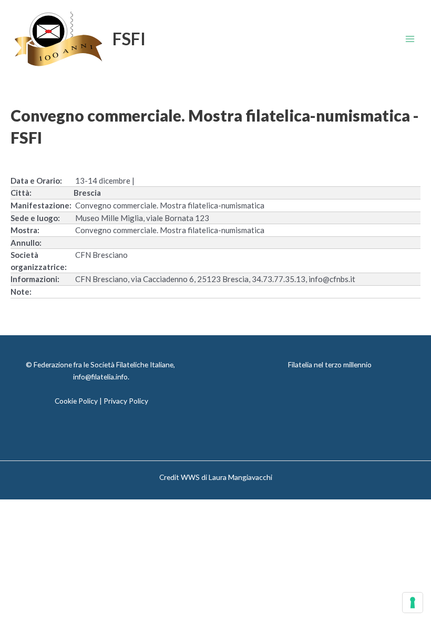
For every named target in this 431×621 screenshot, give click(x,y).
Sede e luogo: (35, 218)
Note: (21, 291)
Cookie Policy (76, 400)
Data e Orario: (36, 180)
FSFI (129, 38)
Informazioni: (35, 279)
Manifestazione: (41, 205)
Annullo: (26, 242)
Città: (21, 192)
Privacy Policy (126, 400)
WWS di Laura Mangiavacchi (226, 477)
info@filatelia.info (100, 376)
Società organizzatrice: (39, 261)
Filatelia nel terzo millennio (330, 364)
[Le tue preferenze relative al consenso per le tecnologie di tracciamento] (413, 603)
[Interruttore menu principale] (410, 39)
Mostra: (25, 230)
